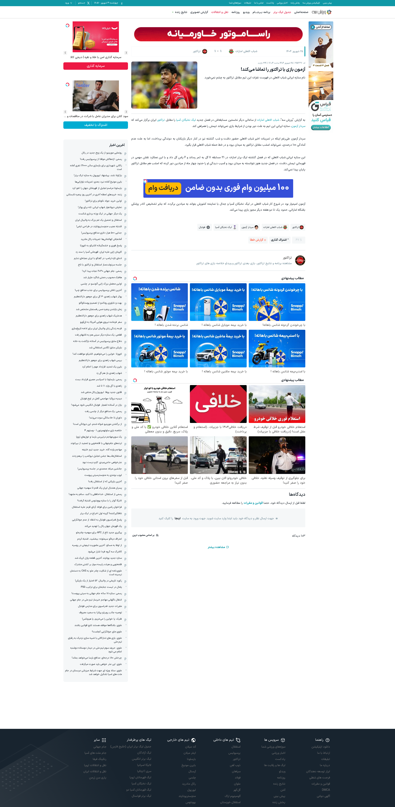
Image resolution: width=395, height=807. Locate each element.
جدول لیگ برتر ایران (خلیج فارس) (130, 746)
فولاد (237, 778)
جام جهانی (99, 747)
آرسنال (192, 771)
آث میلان (190, 747)
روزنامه (235, 12)
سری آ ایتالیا (144, 771)
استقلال (235, 747)
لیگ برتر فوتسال (141, 796)
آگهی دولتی (323, 796)
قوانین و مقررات (253, 503)
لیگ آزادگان (144, 753)
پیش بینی (327, 3)
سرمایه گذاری (96, 66)
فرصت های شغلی (319, 778)
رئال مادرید (189, 784)
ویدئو (282, 771)
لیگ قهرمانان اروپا (140, 777)
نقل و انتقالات (219, 12)
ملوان (237, 784)
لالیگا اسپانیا (144, 765)
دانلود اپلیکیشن (320, 747)
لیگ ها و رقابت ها (274, 765)
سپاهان (236, 771)
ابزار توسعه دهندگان (318, 771)
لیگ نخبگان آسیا (186, 120)
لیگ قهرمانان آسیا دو (138, 790)
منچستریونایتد (187, 796)
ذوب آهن (235, 765)
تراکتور (161, 120)
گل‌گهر (237, 790)
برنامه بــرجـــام (261, 12)
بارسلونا (191, 759)
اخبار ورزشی (282, 3)
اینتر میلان (190, 753)
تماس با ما (258, 3)
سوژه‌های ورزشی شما (273, 747)
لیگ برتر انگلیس (141, 759)
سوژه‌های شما (235, 3)
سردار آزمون (298, 126)
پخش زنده (295, 3)
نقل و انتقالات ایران (94, 771)
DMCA (326, 790)
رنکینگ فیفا (99, 759)
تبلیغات (247, 3)
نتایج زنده (181, 12)
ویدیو (246, 12)
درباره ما (325, 765)
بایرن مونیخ (188, 765)
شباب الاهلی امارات (268, 120)
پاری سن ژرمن (97, 778)
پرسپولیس (234, 753)
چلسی (192, 778)
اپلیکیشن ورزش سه (311, 3)
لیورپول (191, 790)
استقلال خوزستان (230, 802)
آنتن (282, 790)
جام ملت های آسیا (95, 753)
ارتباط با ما (323, 753)
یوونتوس (191, 802)
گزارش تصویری (199, 12)
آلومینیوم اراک (232, 796)
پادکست (270, 3)
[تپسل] (145, 181)
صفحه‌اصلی (301, 12)
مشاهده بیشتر (216, 547)
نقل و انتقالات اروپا (95, 765)
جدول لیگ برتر (282, 12)
